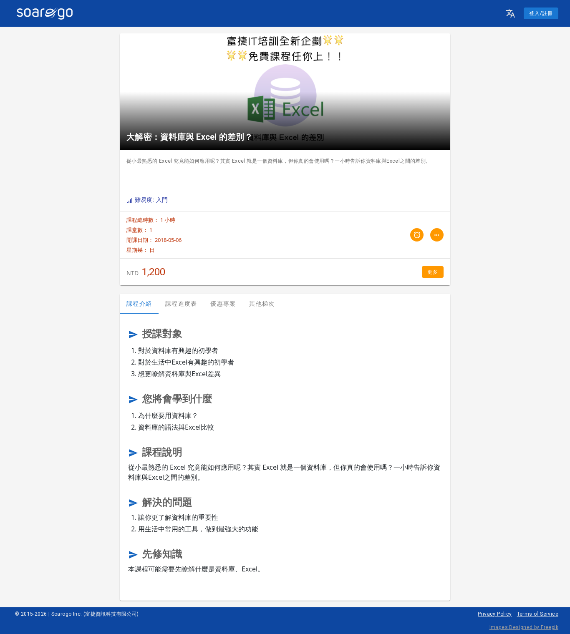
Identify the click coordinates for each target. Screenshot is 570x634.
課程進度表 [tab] (181, 303)
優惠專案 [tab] (223, 303)
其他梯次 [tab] (262, 303)
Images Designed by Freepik (523, 627)
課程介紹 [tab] (139, 303)
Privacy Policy (495, 614)
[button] (510, 13)
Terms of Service (537, 614)
